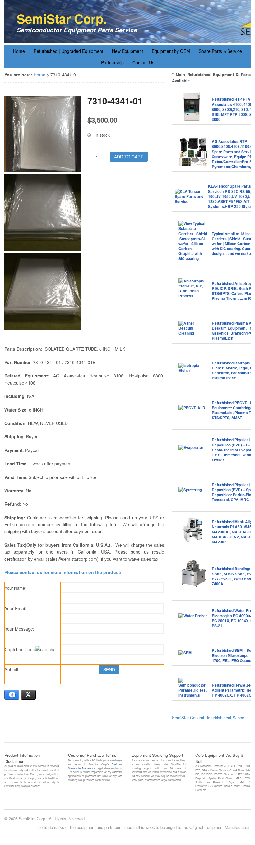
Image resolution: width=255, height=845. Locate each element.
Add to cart (128, 156)
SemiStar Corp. (62, 18)
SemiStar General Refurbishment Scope (208, 717)
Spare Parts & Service (220, 51)
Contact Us (143, 62)
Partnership (112, 62)
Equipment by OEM (171, 51)
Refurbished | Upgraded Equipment (68, 51)
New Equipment (127, 51)
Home (19, 51)
